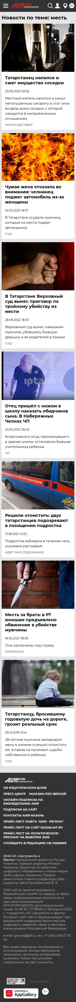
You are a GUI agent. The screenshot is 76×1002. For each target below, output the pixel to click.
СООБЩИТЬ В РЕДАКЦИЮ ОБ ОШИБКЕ (34, 843)
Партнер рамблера (40, 981)
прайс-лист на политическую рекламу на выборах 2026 (31, 835)
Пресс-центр (14, 794)
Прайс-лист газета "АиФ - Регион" (33, 821)
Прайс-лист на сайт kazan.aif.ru (33, 827)
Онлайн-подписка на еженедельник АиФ (23, 801)
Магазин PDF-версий (47, 794)
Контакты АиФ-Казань (23, 815)
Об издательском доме (24, 788)
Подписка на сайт (20, 809)
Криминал (14, 651)
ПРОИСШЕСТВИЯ (19, 124)
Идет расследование (24, 552)
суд (8, 233)
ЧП (7, 453)
